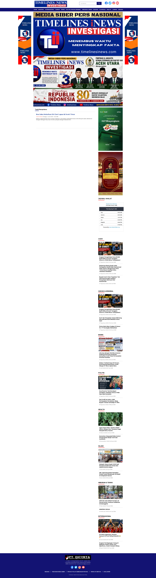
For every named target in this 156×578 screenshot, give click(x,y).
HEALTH (109, 9)
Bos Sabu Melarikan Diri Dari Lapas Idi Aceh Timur (55, 114)
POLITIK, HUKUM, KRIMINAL (73, 9)
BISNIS (63, 9)
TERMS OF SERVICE (96, 571)
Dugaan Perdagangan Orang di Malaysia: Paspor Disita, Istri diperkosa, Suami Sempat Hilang (109, 544)
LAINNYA (114, 9)
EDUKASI (95, 9)
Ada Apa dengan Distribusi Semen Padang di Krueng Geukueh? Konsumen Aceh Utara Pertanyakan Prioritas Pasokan (110, 355)
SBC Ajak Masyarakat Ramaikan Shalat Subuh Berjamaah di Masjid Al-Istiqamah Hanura (109, 474)
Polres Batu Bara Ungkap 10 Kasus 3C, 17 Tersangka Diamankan (109, 327)
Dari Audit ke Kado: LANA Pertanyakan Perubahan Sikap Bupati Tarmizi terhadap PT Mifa (109, 401)
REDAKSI (120, 9)
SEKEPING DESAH (104, 509)
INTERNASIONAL (49, 9)
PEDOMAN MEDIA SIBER (58, 571)
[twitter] (110, 4)
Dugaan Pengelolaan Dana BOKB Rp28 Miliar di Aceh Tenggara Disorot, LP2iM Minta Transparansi (109, 258)
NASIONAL (41, 9)
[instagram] (114, 4)
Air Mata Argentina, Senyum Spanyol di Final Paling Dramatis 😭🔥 (110, 536)
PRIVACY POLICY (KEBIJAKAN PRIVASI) (78, 571)
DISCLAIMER (107, 571)
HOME (35, 9)
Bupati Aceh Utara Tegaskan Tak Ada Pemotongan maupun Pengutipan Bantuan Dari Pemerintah (109, 279)
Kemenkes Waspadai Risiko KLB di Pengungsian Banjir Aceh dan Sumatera (109, 437)
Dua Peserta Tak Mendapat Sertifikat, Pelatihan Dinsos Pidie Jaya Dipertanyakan (109, 392)
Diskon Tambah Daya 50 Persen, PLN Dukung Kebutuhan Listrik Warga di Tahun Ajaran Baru (109, 364)
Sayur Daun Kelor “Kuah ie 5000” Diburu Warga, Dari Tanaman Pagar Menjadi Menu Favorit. (110, 429)
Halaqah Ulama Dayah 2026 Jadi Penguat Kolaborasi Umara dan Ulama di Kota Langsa (109, 466)
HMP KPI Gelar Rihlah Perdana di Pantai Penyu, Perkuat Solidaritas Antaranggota (109, 502)
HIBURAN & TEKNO (87, 9)
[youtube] (117, 4)
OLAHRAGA (102, 9)
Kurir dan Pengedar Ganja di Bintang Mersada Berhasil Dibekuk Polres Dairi (110, 319)
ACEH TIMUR (39, 116)
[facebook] (106, 4)
